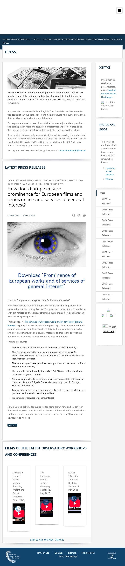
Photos (109, 179)
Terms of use (43, 552)
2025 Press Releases (107, 211)
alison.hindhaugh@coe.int (72, 150)
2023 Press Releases (107, 233)
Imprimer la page (84, 215)
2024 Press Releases (107, 222)
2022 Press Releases (107, 243)
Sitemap (72, 552)
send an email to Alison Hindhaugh (108, 93)
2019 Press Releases (107, 275)
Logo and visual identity (110, 171)
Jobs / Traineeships (68, 556)
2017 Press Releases (107, 296)
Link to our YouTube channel (47, 539)
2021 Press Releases (107, 254)
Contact (58, 552)
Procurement (88, 552)
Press (102, 192)
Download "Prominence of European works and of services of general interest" (47, 280)
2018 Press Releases (107, 286)
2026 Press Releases (107, 201)
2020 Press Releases (107, 265)
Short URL (12, 425)
